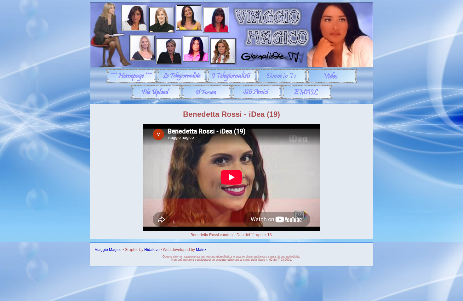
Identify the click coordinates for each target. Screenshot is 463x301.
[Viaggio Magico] (231, 66)
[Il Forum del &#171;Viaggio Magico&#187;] (206, 98)
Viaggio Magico (108, 249)
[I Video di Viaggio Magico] (332, 82)
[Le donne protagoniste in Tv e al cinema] (282, 82)
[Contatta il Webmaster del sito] (307, 98)
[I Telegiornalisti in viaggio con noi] (232, 82)
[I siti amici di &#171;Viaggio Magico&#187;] (257, 98)
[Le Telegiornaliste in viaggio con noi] (182, 82)
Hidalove (152, 249)
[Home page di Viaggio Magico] (131, 82)
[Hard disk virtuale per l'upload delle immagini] (156, 98)
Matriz (201, 249)
